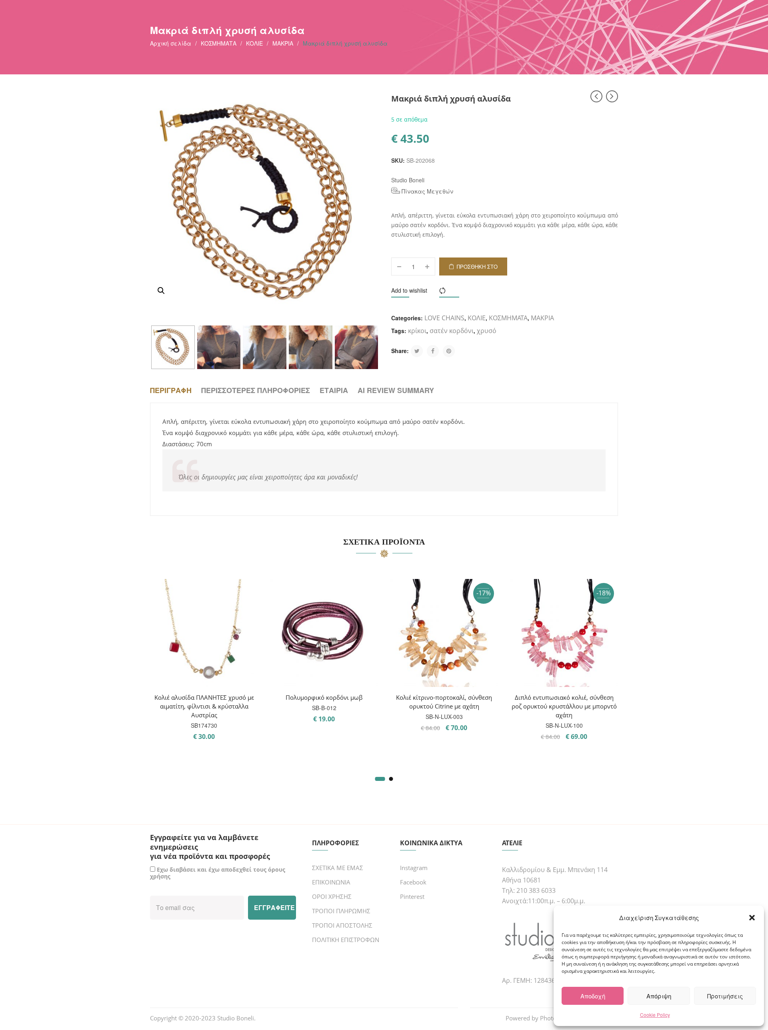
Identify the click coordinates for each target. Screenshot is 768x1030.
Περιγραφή (171, 390)
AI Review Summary (396, 390)
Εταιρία (334, 390)
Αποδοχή (592, 996)
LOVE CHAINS (444, 317)
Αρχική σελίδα (170, 43)
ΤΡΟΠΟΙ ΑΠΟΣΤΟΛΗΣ (342, 925)
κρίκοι (417, 330)
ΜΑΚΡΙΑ (282, 43)
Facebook (413, 882)
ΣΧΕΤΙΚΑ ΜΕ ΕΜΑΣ (337, 868)
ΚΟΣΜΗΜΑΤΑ (218, 43)
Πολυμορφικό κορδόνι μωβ (324, 697)
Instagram (414, 868)
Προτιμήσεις (725, 996)
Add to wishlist (409, 290)
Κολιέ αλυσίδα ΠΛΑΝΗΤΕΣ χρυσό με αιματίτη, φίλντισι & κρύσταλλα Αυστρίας (204, 706)
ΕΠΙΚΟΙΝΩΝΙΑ (331, 882)
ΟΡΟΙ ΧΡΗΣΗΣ (332, 896)
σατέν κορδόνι (452, 330)
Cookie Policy (655, 1014)
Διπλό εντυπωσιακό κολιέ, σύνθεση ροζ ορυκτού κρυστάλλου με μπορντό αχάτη (564, 706)
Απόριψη (658, 996)
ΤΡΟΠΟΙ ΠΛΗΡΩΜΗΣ (341, 911)
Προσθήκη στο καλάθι (477, 269)
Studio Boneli (407, 180)
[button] (752, 918)
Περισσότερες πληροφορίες (255, 390)
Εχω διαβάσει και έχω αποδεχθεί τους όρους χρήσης (217, 873)
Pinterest (412, 896)
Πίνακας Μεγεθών (426, 191)
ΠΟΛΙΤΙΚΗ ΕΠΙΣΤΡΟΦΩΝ (345, 940)
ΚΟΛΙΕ (254, 43)
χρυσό (486, 330)
